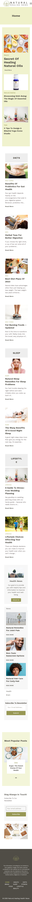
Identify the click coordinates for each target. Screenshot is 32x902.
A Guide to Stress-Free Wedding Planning (15, 491)
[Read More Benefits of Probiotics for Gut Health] (16, 171)
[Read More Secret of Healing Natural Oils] (16, 44)
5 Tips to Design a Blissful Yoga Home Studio (13, 131)
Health (16, 882)
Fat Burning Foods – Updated (15, 326)
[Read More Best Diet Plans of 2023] (16, 266)
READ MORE (10, 635)
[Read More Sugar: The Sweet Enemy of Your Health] (16, 754)
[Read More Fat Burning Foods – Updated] (16, 312)
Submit (16, 713)
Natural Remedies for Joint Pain (14, 629)
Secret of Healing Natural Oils (13, 62)
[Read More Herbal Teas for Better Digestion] (16, 222)
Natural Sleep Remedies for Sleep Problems (15, 382)
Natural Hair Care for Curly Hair (14, 679)
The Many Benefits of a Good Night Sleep (15, 431)
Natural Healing (9, 92)
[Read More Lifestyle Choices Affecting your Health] (16, 524)
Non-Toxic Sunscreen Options (15, 654)
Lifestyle (8, 484)
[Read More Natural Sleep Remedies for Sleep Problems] (16, 366)
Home (7, 882)
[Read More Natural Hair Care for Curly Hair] (16, 669)
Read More (8, 70)
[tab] (14, 777)
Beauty (6, 55)
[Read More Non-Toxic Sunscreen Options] (16, 644)
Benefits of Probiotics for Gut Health (15, 186)
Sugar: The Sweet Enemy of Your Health (16, 768)
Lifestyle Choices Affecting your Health (14, 540)
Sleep (7, 375)
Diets (6, 180)
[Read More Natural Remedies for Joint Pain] (16, 618)
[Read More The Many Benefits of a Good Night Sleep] (16, 415)
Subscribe (16, 814)
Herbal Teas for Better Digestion (14, 236)
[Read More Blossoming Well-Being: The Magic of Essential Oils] (16, 82)
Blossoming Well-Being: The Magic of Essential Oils (15, 98)
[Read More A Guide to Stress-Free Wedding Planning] (16, 475)
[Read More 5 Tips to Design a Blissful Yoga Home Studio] (16, 114)
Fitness (11, 180)
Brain (7, 884)
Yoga (5, 125)
